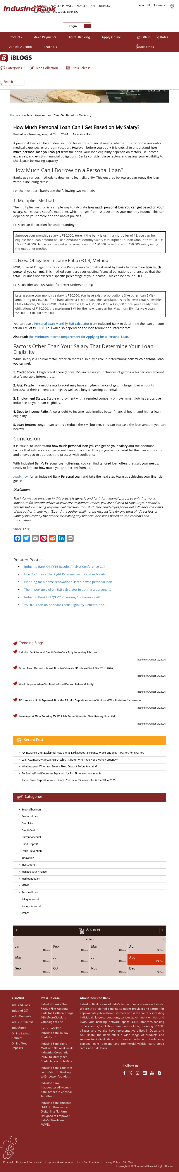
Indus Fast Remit (22, 1022)
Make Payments (44, 37)
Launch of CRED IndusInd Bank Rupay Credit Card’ (54, 1033)
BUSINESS (104, 5)
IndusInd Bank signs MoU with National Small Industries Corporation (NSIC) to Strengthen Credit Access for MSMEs (56, 1052)
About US (144, 5)
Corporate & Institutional (59, 1162)
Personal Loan (30, 892)
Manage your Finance (34, 871)
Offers (146, 37)
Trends (25, 913)
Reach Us (50, 47)
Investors (159, 5)
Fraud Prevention (32, 851)
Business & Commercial (29, 1162)
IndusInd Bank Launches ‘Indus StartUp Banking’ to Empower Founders (56, 1072)
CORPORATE (42, 11)
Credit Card (28, 830)
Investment (28, 864)
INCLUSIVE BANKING (65, 11)
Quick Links (145, 47)
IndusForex (19, 1028)
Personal (8, 1162)
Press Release (81, 68)
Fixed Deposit (30, 844)
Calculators (28, 823)
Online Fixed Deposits (20, 1046)
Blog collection (46, 68)
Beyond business (31, 809)
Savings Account (31, 906)
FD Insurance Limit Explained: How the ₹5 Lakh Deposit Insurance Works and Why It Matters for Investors (80, 700)
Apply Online (111, 37)
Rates (163, 37)
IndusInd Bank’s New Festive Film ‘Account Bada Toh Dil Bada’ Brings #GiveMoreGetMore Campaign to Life (57, 1013)
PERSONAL (40, 5)
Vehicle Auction (20, 47)
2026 (89, 939)
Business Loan (30, 816)
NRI (93, 5)
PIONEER (81, 5)
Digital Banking (79, 37)
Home (14, 115)
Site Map (128, 1162)
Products (15, 37)
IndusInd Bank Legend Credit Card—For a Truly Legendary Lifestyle (58, 652)
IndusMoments (21, 1016)
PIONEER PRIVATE (61, 5)
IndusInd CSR (20, 1011)
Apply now (21, 476)
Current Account (31, 837)
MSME (25, 885)
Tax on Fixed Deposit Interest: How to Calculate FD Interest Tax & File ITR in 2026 (66, 668)
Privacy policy (112, 1162)
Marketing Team (31, 878)
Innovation (28, 858)
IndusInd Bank (21, 1005)
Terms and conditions (89, 1162)
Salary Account (30, 899)
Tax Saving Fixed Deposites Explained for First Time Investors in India (61, 773)
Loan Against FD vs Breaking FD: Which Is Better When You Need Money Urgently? (67, 716)
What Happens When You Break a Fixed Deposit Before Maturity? (56, 684)
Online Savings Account (21, 1036)
